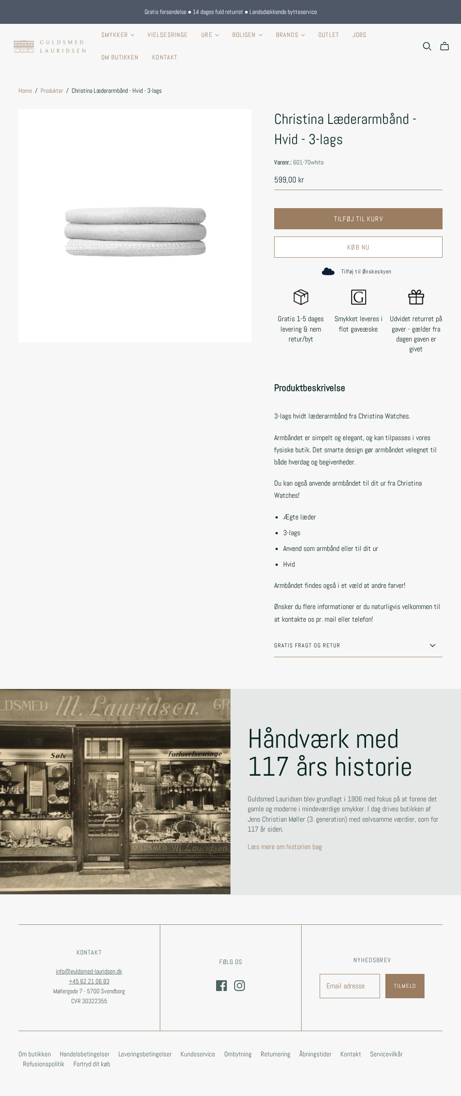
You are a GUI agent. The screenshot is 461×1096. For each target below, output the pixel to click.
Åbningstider (315, 1054)
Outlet (328, 35)
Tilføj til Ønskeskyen (366, 271)
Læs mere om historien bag (285, 846)
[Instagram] (239, 985)
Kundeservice (198, 1054)
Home (25, 90)
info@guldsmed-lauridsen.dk (89, 971)
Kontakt (164, 57)
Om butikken (120, 57)
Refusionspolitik (43, 1064)
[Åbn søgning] (427, 46)
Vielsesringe (168, 35)
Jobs (359, 35)
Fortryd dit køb (91, 1064)
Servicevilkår (386, 1054)
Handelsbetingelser (84, 1054)
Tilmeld (405, 986)
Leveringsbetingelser (145, 1054)
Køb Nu (358, 247)
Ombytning (238, 1054)
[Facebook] (221, 985)
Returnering (275, 1054)
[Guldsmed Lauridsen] (50, 46)
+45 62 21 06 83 (89, 981)
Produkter (52, 90)
